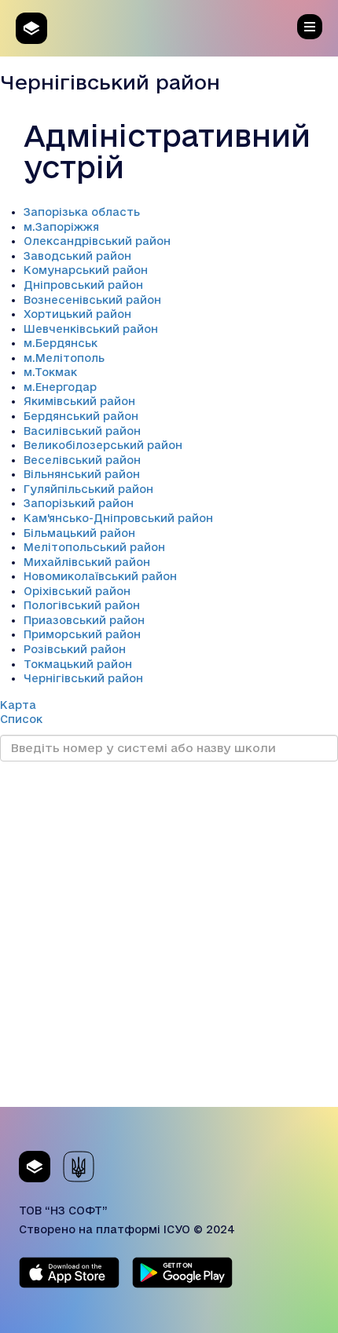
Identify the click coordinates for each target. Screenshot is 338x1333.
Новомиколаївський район (100, 576)
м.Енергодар (60, 387)
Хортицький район (77, 314)
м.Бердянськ (60, 343)
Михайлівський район (87, 562)
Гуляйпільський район (88, 489)
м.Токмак (50, 372)
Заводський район (77, 256)
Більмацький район (79, 533)
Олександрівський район (97, 241)
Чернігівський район (83, 678)
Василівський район (82, 431)
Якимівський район (79, 401)
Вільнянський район (82, 474)
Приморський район (82, 634)
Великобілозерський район (103, 445)
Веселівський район (82, 460)
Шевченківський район (91, 329)
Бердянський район (81, 416)
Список (21, 719)
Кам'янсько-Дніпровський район (118, 518)
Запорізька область (82, 212)
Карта (18, 705)
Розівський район (75, 649)
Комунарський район (86, 270)
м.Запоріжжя (61, 227)
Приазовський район (84, 620)
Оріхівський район (77, 591)
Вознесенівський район (92, 300)
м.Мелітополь (64, 358)
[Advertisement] (169, 938)
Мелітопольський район (94, 547)
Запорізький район (79, 503)
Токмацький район (78, 664)
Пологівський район (82, 605)
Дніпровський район (83, 285)
